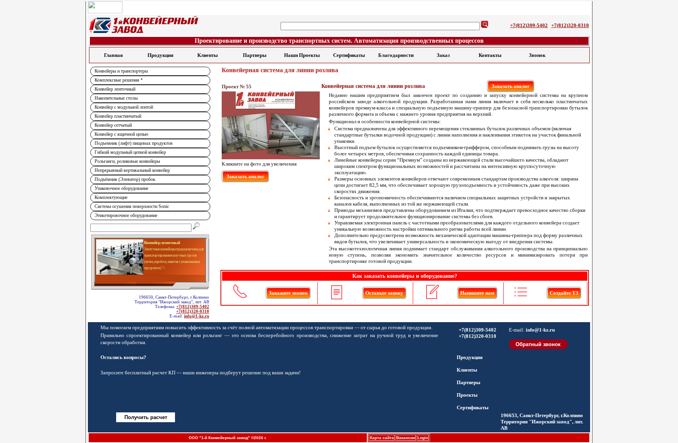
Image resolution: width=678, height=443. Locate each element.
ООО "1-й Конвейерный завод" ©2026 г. (228, 438)
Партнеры (254, 55)
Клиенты (207, 55)
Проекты (467, 395)
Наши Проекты (302, 55)
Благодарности (396, 55)
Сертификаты (349, 55)
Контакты (490, 55)
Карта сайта (382, 438)
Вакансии (405, 438)
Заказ (443, 55)
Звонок (537, 55)
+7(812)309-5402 (529, 25)
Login (422, 438)
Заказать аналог (511, 86)
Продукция (160, 55)
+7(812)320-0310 (570, 25)
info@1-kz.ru (196, 316)
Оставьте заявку (384, 293)
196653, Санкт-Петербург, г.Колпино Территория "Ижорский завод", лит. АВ (542, 421)
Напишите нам (477, 293)
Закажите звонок (288, 293)
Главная (113, 55)
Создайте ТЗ (564, 293)
